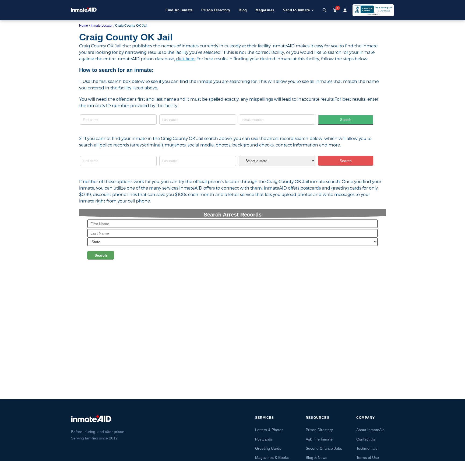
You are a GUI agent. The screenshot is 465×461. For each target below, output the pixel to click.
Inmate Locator (101, 25)
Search (345, 120)
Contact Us (365, 439)
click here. (185, 59)
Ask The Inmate (319, 439)
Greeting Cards (268, 448)
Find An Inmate (179, 10)
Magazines (265, 10)
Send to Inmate (296, 10)
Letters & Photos (269, 430)
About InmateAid (370, 430)
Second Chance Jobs (324, 448)
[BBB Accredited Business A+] (373, 10)
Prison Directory (215, 10)
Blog (243, 10)
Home (83, 25)
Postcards (263, 439)
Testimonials (366, 448)
